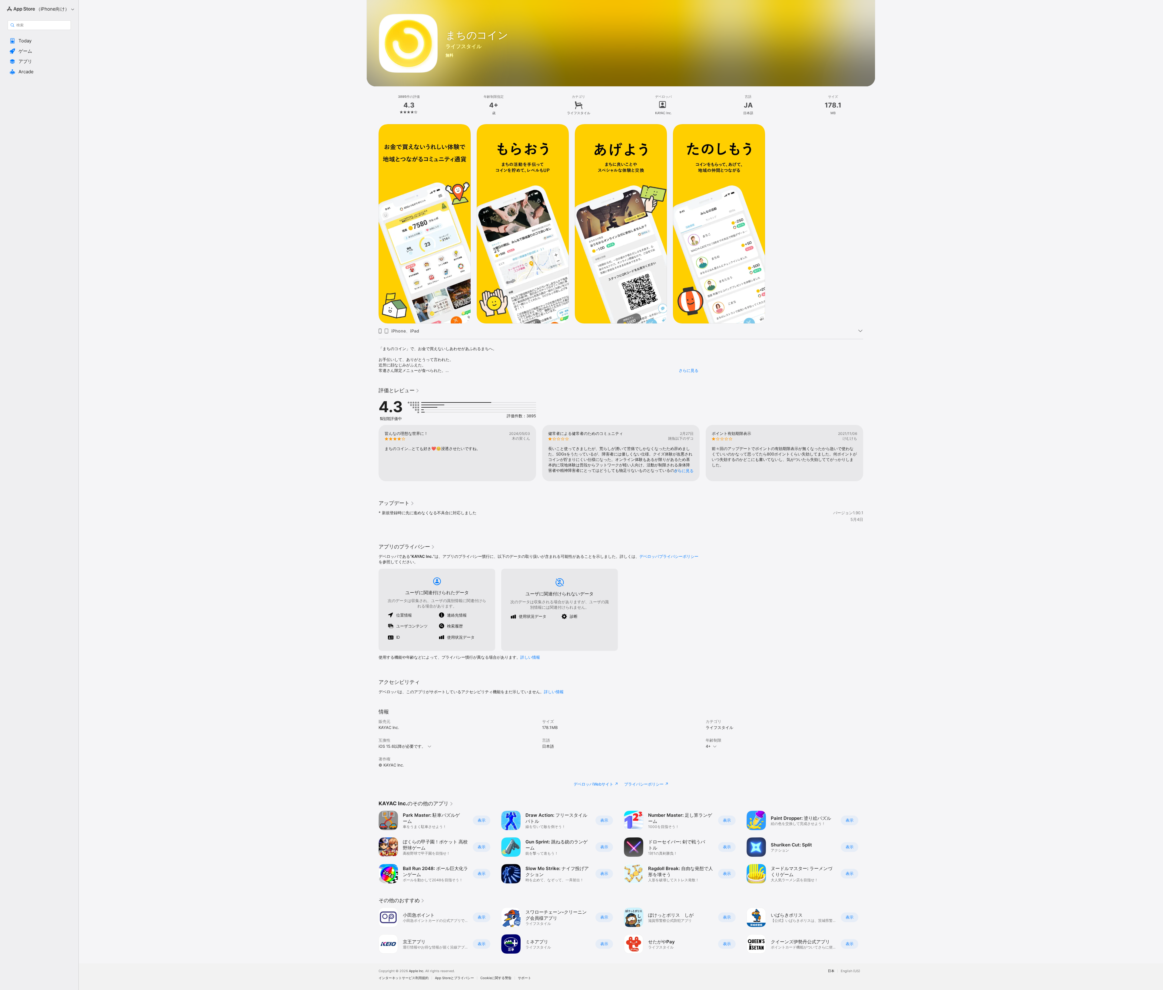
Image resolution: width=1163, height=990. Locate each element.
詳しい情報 (530, 657)
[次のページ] (869, 453)
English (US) (850, 971)
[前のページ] (372, 453)
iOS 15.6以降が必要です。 (402, 746)
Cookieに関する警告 (496, 978)
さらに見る (688, 370)
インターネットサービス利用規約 (404, 978)
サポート (524, 978)
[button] (39, 40)
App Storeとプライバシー (454, 978)
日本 (831, 971)
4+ (708, 746)
